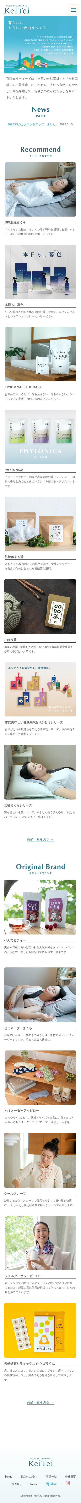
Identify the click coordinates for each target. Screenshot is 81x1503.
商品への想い (29, 1476)
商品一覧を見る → (40, 839)
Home (8, 1476)
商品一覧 (51, 1476)
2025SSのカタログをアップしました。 (33, 124)
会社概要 (70, 1476)
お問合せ (16, 1484)
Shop (53, 1483)
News (33, 1484)
